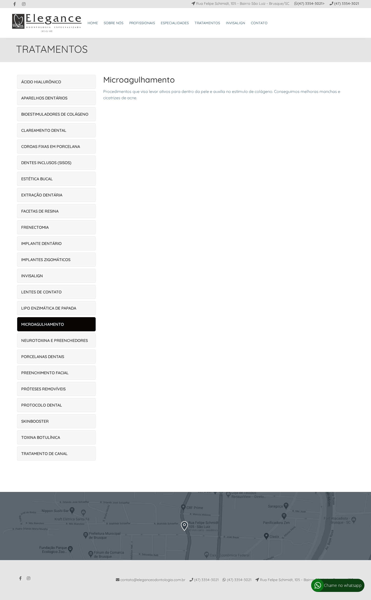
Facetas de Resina (40, 211)
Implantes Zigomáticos (45, 259)
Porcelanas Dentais (42, 356)
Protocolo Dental (41, 405)
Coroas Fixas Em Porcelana (50, 146)
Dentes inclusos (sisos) (46, 162)
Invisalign (32, 275)
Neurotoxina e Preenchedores (54, 340)
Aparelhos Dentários (44, 98)
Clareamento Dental (43, 130)
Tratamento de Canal (44, 453)
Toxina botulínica (40, 437)
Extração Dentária (41, 194)
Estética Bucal (37, 178)
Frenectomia (35, 227)
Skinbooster (35, 421)
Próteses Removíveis (43, 388)
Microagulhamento (42, 324)
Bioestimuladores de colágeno (54, 114)
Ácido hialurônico (41, 81)
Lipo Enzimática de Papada (48, 308)
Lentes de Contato (41, 291)
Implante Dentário (41, 243)
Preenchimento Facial (45, 372)
